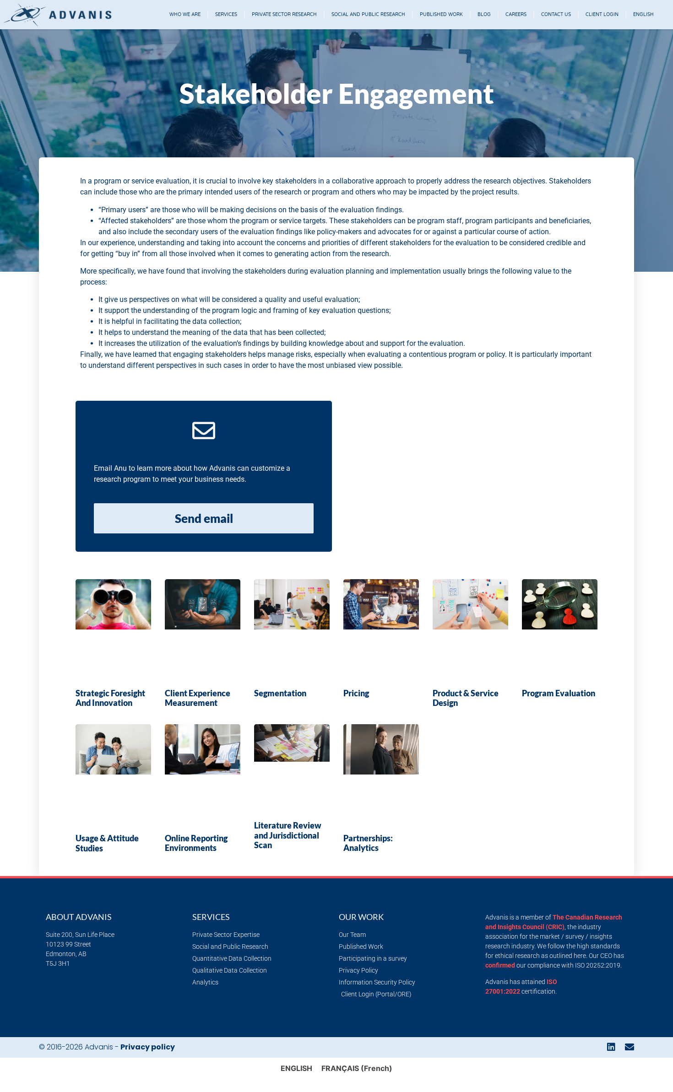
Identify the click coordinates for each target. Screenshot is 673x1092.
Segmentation (280, 693)
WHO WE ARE (185, 14)
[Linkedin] (611, 1047)
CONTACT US (556, 14)
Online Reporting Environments (196, 843)
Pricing (356, 693)
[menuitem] (643, 14)
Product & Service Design (466, 698)
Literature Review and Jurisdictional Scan (287, 835)
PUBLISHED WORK (441, 14)
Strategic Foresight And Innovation (110, 698)
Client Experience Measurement (197, 698)
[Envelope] (629, 1047)
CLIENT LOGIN (602, 14)
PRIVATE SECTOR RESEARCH (284, 14)
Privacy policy (147, 1047)
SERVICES (226, 14)
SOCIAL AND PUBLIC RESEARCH (368, 14)
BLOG (484, 14)
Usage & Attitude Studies (107, 843)
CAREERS (515, 14)
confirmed (500, 965)
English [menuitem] (296, 1068)
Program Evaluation (558, 693)
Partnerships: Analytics (368, 843)
